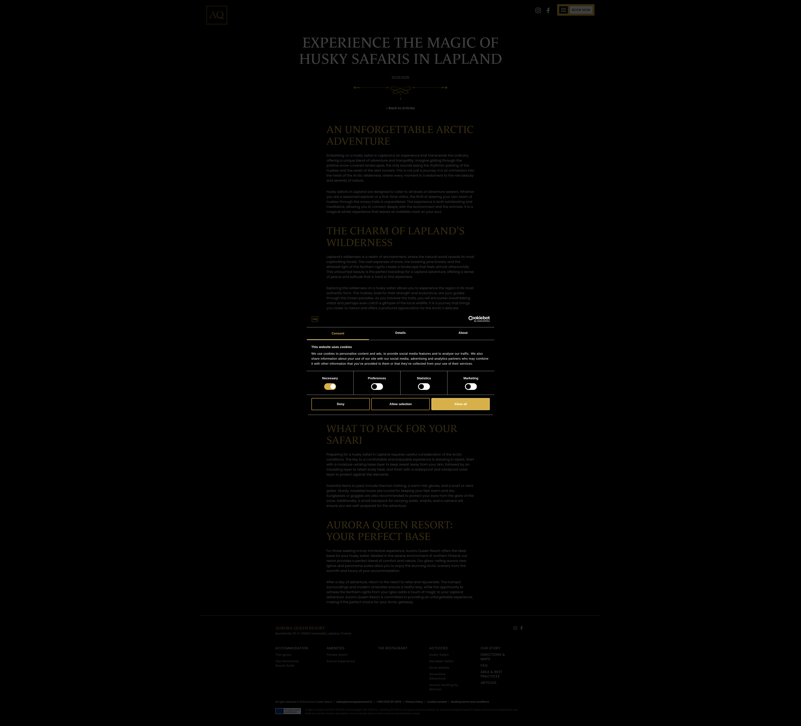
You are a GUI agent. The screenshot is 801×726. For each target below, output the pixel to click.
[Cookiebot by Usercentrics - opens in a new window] (471, 319)
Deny (340, 404)
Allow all (460, 404)
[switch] (377, 386)
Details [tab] (400, 333)
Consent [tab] (338, 333)
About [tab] (463, 333)
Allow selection (400, 404)
